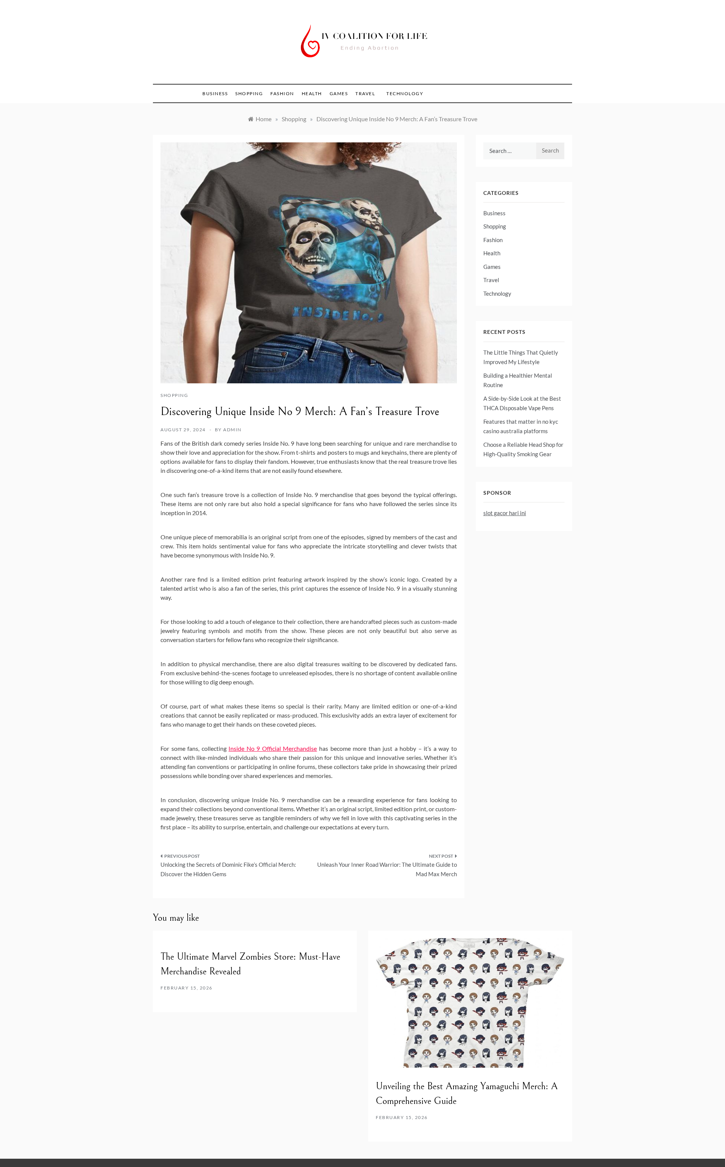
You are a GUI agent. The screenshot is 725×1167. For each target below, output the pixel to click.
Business (215, 93)
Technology (404, 93)
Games (339, 93)
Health (312, 93)
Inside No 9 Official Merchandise (272, 748)
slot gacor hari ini (504, 512)
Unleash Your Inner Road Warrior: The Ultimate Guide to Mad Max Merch (387, 869)
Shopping (249, 93)
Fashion (282, 93)
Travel (365, 93)
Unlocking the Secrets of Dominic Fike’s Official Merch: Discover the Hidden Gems (228, 869)
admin (232, 429)
